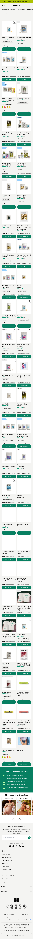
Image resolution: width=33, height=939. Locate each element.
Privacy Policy (24, 914)
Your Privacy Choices (23, 919)
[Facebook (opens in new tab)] (10, 846)
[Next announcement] (32, 1)
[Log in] (26, 5)
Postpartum (5, 866)
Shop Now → (9, 79)
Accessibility (9, 919)
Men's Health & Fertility (8, 876)
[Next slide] (19, 818)
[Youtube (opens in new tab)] (23, 846)
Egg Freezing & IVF (7, 860)
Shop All (4, 13)
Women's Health (21, 9)
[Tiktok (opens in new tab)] (13, 846)
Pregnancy (13, 9)
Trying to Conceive (7, 857)
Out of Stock (24, 385)
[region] (16, 1)
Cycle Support (6, 854)
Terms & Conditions (9, 914)
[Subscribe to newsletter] (29, 837)
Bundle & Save (5, 9)
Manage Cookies (9, 917)
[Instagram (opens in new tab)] (16, 846)
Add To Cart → (9, 49)
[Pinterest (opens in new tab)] (20, 846)
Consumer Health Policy (24, 917)
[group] (9, 806)
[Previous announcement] (1, 1)
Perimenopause (6, 872)
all (8, 13)
